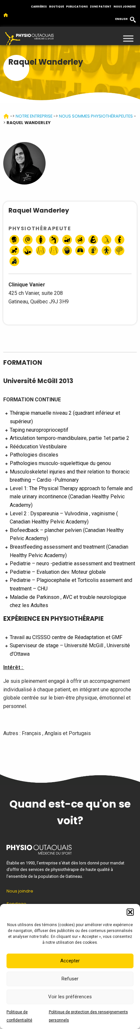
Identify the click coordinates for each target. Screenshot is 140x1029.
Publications (77, 6)
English (121, 19)
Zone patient (100, 6)
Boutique (56, 6)
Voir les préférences (70, 997)
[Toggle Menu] (128, 38)
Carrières (39, 6)
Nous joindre (125, 6)
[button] (130, 912)
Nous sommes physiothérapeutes (96, 116)
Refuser (70, 979)
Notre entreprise (34, 116)
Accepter (70, 961)
